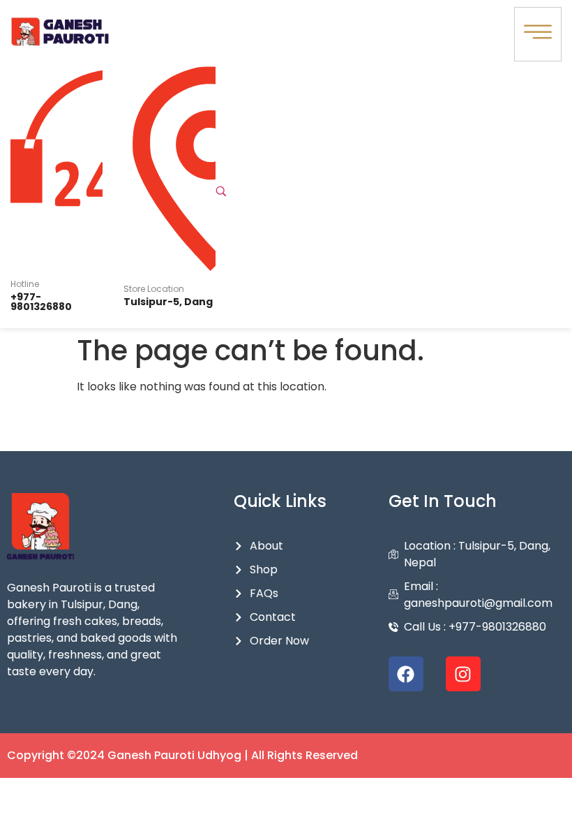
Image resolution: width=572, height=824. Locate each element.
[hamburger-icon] (538, 34)
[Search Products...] (221, 191)
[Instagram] (463, 673)
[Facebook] (406, 673)
